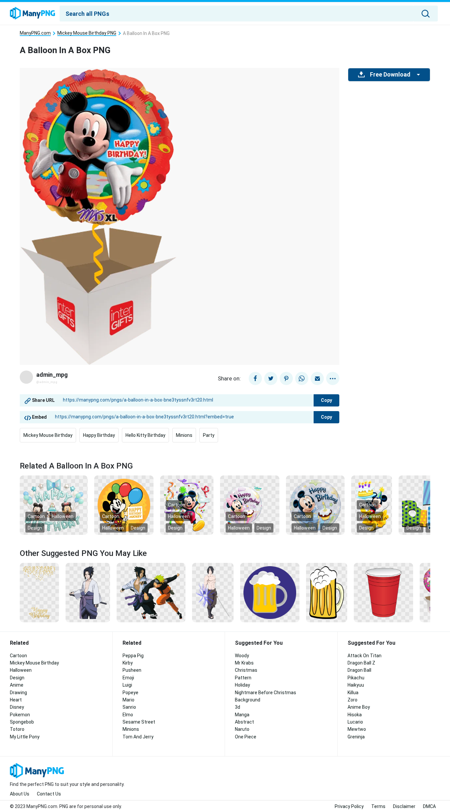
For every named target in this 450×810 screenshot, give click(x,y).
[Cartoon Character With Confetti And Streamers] (186, 504)
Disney (17, 707)
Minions (184, 435)
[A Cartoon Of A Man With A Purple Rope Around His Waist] (88, 592)
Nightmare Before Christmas (265, 692)
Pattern (243, 677)
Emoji (128, 677)
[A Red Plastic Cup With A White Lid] (383, 592)
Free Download (390, 74)
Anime (16, 685)
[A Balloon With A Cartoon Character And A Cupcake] (249, 504)
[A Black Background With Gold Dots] (39, 592)
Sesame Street (139, 722)
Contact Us (49, 793)
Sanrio (129, 707)
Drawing (18, 692)
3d (237, 707)
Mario (128, 699)
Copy (326, 400)
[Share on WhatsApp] (301, 378)
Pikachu (356, 677)
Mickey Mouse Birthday (47, 435)
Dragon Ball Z (361, 662)
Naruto (242, 729)
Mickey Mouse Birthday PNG (86, 33)
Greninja (356, 736)
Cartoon (36, 516)
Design (35, 528)
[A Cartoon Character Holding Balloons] (124, 504)
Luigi (127, 685)
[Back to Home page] (32, 13)
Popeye (130, 692)
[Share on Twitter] (270, 378)
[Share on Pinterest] (286, 378)
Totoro (17, 729)
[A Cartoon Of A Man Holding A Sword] (212, 592)
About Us (19, 793)
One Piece (245, 736)
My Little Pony (25, 736)
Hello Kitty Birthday (145, 435)
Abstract (244, 722)
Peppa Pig (133, 655)
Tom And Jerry (138, 736)
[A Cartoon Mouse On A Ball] (315, 504)
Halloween (62, 516)
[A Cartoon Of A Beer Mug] (326, 592)
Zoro (352, 699)
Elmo (128, 714)
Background (247, 699)
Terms (378, 806)
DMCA (429, 806)
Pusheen (132, 670)
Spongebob (22, 722)
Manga (242, 714)
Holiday (242, 685)
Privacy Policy (349, 806)
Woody (242, 655)
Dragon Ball (359, 670)
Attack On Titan (364, 655)
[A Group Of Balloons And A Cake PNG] (53, 504)
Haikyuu (356, 685)
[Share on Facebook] (255, 378)
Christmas (246, 670)
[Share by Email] (317, 378)
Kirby (128, 662)
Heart (16, 699)
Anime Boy (359, 707)
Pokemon (20, 714)
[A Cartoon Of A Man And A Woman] (151, 592)
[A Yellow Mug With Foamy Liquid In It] (269, 592)
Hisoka (355, 714)
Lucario (355, 722)
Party (208, 435)
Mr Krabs (244, 662)
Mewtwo (357, 729)
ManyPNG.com (35, 33)
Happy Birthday (99, 435)
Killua (353, 692)
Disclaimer (404, 806)
